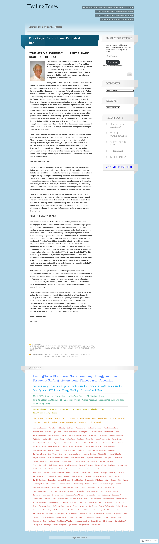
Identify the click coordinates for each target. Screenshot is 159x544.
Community (75, 472)
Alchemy (48, 432)
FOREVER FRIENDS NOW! (118, 143)
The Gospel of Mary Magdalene (96, 450)
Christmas (70, 428)
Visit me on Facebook (120, 167)
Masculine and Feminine (83, 469)
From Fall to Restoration (106, 506)
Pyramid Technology (39, 446)
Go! (129, 74)
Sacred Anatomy (81, 376)
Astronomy (112, 472)
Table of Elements (53, 435)
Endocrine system (53, 443)
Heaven (95, 484)
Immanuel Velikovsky (86, 465)
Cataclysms (80, 450)
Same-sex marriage (93, 491)
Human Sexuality (81, 443)
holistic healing (79, 386)
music (117, 432)
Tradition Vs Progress (39, 502)
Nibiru (70, 517)
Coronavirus (83, 506)
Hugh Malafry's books (56, 465)
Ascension (106, 380)
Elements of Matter (77, 458)
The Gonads (49, 513)
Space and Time (67, 461)
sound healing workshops (65, 521)
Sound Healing (115, 386)
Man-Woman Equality (41, 413)
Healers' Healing (96, 525)
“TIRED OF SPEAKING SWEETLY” (119, 134)
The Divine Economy (65, 484)
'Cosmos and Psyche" (74, 454)
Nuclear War (64, 502)
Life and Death (63, 499)
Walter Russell (98, 386)
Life (90, 513)
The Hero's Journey (69, 348)
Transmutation (73, 419)
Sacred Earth (37, 510)
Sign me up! (112, 62)
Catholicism (111, 465)
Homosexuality (79, 491)
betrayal (105, 517)
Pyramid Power (80, 428)
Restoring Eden (83, 432)
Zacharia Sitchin (61, 517)
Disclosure (46, 472)
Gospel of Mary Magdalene (64, 469)
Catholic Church (37, 346)
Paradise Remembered (111, 428)
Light (54, 432)
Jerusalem (116, 491)
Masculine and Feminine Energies (58, 458)
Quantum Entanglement (114, 513)
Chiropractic (82, 502)
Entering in (47, 525)
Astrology (104, 472)
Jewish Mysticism (57, 495)
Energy (125, 480)
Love (64, 376)
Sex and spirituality (39, 443)
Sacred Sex (52, 428)
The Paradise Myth (39, 476)
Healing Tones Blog (46, 376)
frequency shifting (46, 380)
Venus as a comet (50, 499)
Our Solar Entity (89, 517)
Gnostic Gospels (122, 465)
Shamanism (106, 443)
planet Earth (88, 380)
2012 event (54, 390)
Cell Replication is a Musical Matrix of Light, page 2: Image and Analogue (108, 7)
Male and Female (95, 499)
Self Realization (38, 469)
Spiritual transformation (67, 422)
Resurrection (37, 521)
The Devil (96, 472)
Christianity (51, 346)
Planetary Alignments (40, 428)
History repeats (98, 469)
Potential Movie (96, 521)
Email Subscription (119, 38)
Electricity (118, 484)
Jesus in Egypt (93, 435)
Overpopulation (90, 495)
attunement (69, 380)
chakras (113, 480)
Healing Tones (42, 6)
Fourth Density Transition (93, 446)
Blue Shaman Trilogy (106, 484)
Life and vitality (120, 502)
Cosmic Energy (41, 386)
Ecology (35, 461)
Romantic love (117, 439)
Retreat (108, 491)
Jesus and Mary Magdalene (45, 400)
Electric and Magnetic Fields (77, 435)
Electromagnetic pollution (41, 487)
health (98, 517)
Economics (110, 461)
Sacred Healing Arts (60, 525)
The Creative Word (44, 506)
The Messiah (84, 348)
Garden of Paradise (116, 454)
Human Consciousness (117, 419)
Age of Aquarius (80, 487)
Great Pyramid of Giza (103, 439)
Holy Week (82, 422)
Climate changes (117, 443)
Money (65, 446)
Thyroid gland (108, 502)
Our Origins (92, 506)
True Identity (49, 469)
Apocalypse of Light (54, 446)
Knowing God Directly (39, 465)
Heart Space (107, 458)
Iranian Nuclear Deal (109, 446)
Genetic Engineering (104, 495)
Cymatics (121, 472)
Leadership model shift (40, 484)
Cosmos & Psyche (72, 506)
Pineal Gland (60, 396)
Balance (102, 461)
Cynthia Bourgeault (94, 422)
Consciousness (75, 409)
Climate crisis (86, 472)
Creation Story (109, 432)
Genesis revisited (63, 476)
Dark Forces (83, 513)
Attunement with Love (84, 510)
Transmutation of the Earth (94, 480)
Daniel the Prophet (58, 472)
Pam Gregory (98, 510)
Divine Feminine (117, 510)
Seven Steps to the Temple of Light (66, 513)
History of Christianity (100, 419)
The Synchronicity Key (94, 428)
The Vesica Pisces (38, 513)
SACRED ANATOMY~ (119, 157)
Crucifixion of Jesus (69, 450)
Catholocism (46, 495)
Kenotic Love (52, 480)
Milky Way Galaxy (76, 396)
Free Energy (43, 461)
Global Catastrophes (71, 465)
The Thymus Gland (58, 506)
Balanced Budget (80, 461)
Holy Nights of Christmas (94, 458)
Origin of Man (51, 476)
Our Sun (87, 484)
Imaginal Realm (99, 513)
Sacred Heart (90, 439)
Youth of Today (53, 502)
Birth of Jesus (52, 454)
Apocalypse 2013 (55, 461)
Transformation (38, 432)
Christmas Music (122, 499)
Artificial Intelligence (47, 517)
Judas (106, 480)
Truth (68, 472)
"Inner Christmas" (120, 521)
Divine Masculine (77, 480)
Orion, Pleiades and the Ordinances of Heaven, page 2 (114, 11)
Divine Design (47, 510)
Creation (104, 409)
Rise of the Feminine (116, 435)
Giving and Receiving (66, 491)
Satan (34, 506)
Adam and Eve (102, 454)
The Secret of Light (76, 499)
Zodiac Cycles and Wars (112, 469)
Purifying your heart (95, 502)
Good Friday (49, 356)
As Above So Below (60, 510)
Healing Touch (37, 525)
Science (64, 435)
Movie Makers (107, 521)
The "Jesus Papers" (96, 432)
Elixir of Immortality (75, 446)
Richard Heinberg (122, 506)
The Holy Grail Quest (39, 480)
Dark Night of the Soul (80, 354)
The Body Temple (77, 476)
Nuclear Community (99, 476)
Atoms (111, 409)
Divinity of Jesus (100, 465)
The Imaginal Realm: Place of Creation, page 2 (117, 19)
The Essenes (55, 487)
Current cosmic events (92, 390)
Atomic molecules (64, 480)
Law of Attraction (108, 499)
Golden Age (53, 491)
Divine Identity (78, 484)
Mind (86, 499)
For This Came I (116, 151)
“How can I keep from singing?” (117, 125)
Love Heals (80, 439)
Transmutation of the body (111, 400)
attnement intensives (82, 521)
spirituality (61, 428)
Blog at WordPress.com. (79, 538)
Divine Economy (92, 461)
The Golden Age (109, 487)
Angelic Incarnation (39, 458)
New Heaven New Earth (41, 422)
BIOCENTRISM (60, 419)
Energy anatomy (106, 376)
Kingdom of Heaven (51, 348)
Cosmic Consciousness (70, 432)
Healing (54, 422)
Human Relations (39, 409)
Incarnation (111, 450)
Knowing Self (116, 495)
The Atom (88, 476)
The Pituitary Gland (67, 443)
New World (71, 510)
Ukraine (35, 517)
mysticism (64, 409)
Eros (102, 491)
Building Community (114, 476)
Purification (36, 439)
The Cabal (73, 502)
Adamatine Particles (39, 435)
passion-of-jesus (115, 517)
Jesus (101, 396)
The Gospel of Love (67, 487)
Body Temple (118, 458)
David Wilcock (85, 419)
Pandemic (49, 419)
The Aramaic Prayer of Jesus (74, 495)
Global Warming (89, 400)
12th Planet (78, 517)
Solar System (40, 390)
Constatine (62, 346)
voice (119, 480)
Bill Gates (107, 510)
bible (56, 439)
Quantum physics (60, 386)
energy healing (70, 390)
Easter (38, 348)
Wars (125, 513)
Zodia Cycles (37, 472)
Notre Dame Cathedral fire (67, 356)
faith (62, 439)
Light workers (72, 525)
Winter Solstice (37, 499)
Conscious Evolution (89, 454)
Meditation (92, 396)
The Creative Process (39, 454)
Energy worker (84, 525)
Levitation (53, 484)
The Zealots (36, 495)
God (59, 432)
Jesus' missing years (39, 450)
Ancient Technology (90, 409)
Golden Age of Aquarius (40, 491)
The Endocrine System (70, 400)
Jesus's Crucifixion (49, 521)
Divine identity (75, 346)
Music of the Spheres (42, 396)
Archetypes (62, 454)
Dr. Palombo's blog (94, 443)
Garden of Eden (47, 439)
